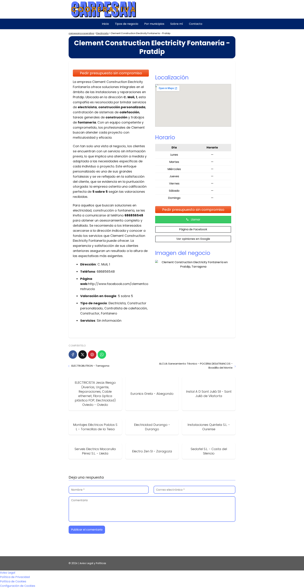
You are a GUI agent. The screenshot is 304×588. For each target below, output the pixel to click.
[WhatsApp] (102, 354)
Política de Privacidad (15, 577)
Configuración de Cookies (17, 586)
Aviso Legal (7, 573)
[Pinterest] (92, 354)
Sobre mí (176, 24)
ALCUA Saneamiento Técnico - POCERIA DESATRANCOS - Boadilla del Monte (196, 365)
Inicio (105, 24)
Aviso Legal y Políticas (93, 563)
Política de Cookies (13, 581)
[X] (82, 354)
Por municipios (154, 24)
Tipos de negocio (126, 24)
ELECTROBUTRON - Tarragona (90, 366)
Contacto (195, 24)
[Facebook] (73, 354)
